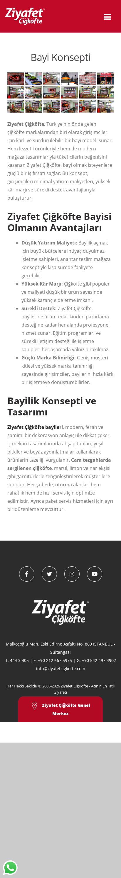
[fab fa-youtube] (94, 574)
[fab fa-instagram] (72, 574)
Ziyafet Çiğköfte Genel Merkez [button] (65, 709)
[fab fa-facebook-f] (26, 574)
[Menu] (107, 16)
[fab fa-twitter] (49, 574)
